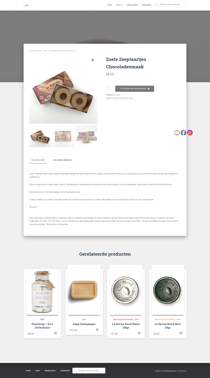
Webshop (38, 51)
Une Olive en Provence (123, 320)
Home (109, 5)
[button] (92, 60)
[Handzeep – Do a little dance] (42, 290)
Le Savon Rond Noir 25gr (168, 325)
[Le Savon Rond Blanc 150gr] (125, 290)
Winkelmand (132, 5)
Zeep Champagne (84, 324)
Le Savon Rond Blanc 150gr (126, 325)
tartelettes (123, 98)
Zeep (45, 51)
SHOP (118, 5)
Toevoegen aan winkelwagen (133, 89)
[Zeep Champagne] (84, 290)
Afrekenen (146, 5)
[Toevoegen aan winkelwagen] (55, 333)
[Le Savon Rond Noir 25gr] (167, 290)
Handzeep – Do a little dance (42, 325)
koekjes (114, 98)
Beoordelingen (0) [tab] (63, 160)
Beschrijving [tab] (38, 160)
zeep (131, 98)
